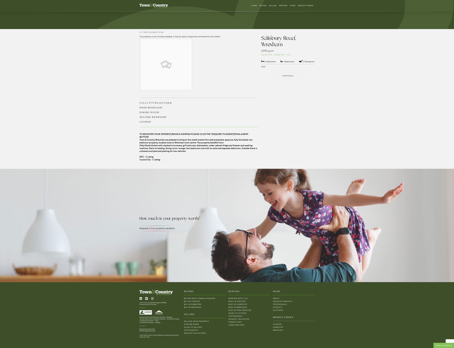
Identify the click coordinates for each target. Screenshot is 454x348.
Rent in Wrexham (237, 307)
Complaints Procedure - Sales (149, 321)
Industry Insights (282, 301)
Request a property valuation (157, 228)
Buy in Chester (192, 301)
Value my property (444, 345)
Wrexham (278, 330)
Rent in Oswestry (237, 304)
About (276, 298)
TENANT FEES (235, 322)
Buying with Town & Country (199, 298)
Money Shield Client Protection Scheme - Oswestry (156, 317)
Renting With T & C (238, 298)
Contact (277, 307)
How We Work (191, 324)
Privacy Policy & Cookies (148, 304)
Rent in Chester (237, 301)
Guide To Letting (237, 313)
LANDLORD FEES (236, 325)
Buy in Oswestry (193, 304)
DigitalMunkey (150, 331)
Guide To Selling (193, 327)
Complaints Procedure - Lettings (150, 322)
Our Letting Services (239, 310)
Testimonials (191, 330)
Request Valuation (238, 319)
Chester (277, 324)
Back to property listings (154, 32)
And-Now (151, 329)
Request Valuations (195, 333)
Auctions (278, 310)
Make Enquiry (288, 76)
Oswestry (278, 327)
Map (263, 67)
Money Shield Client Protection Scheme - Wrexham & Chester (159, 319)
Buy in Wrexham (192, 307)
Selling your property (196, 321)
